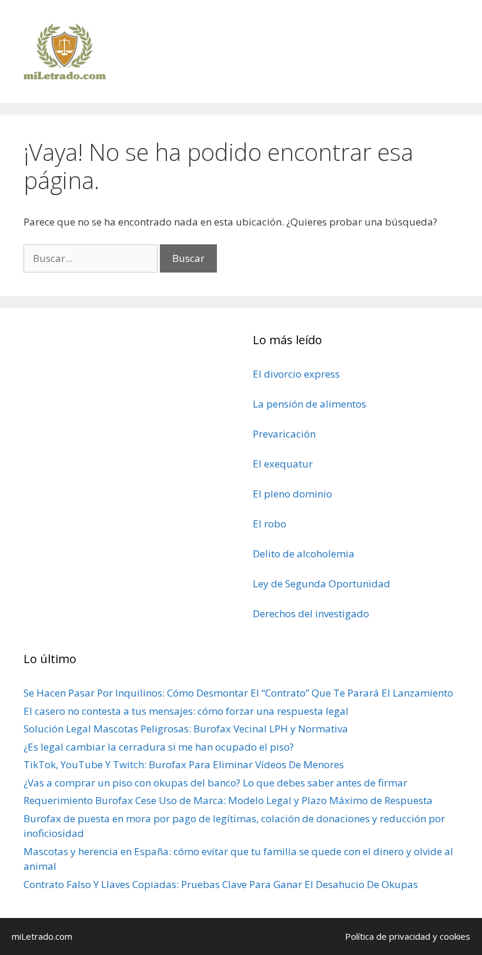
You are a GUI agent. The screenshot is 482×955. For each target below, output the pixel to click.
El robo (269, 523)
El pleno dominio (292, 493)
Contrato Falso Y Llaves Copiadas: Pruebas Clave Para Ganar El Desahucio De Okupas (221, 884)
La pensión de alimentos (309, 404)
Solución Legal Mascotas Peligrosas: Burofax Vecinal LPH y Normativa (186, 728)
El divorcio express (296, 374)
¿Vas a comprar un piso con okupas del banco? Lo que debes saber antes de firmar (215, 782)
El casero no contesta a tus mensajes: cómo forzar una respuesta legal (186, 711)
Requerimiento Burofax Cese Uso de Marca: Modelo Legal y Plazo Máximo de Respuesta (228, 800)
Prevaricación (284, 433)
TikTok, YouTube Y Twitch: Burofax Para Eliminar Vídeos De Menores (184, 764)
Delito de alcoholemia (303, 553)
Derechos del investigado (311, 613)
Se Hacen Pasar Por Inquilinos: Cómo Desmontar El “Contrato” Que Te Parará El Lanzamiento (238, 693)
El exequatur (283, 463)
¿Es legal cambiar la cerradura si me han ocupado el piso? (159, 747)
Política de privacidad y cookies (407, 936)
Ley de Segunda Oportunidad (321, 583)
